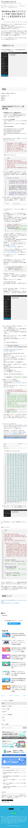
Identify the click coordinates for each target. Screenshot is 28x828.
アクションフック (17, 214)
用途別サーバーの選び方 (7, 706)
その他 (3, 720)
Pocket (22, 809)
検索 (24, 727)
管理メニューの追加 (12, 246)
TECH (3, 717)
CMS (5, 6)
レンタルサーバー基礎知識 (7, 700)
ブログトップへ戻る (14, 695)
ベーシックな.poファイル (18, 382)
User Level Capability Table (13, 252)
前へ (25, 695)
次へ (3, 695)
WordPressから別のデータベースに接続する (10, 603)
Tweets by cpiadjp (5, 802)
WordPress (4, 615)
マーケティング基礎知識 (7, 714)
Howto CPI (4, 711)
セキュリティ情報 (5, 708)
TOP (2, 6)
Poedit (18, 426)
